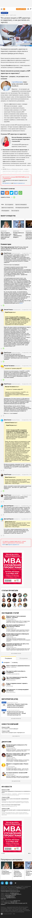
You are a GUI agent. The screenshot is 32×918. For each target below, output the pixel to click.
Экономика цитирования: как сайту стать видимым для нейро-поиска (17, 644)
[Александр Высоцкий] (20, 600)
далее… (21, 303)
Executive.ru (19, 887)
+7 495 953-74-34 (16, 900)
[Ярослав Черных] (25, 600)
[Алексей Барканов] (4, 605)
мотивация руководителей (22, 207)
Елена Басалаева (10, 747)
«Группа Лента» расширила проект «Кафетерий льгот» (13, 732)
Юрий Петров (19, 247)
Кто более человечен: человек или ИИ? (16, 772)
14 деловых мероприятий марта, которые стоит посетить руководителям (18, 874)
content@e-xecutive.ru (10, 896)
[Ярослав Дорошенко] (25, 605)
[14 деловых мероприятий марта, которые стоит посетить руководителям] (18, 865)
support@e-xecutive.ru (11, 897)
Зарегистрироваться (19, 183)
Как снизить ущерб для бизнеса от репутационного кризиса (15, 625)
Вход (28, 9)
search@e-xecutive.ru (14, 893)
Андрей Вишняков (10, 680)
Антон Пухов (9, 686)
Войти (4, 544)
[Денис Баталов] (14, 595)
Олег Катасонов (10, 766)
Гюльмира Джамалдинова (12, 674)
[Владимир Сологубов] (4, 595)
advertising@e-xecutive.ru (10, 895)
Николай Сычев (10, 774)
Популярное (8, 658)
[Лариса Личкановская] (25, 595)
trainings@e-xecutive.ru (16, 894)
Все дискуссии (16, 781)
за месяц (15, 662)
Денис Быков (22, 248)
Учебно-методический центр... (13, 710)
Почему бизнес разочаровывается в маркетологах (6, 872)
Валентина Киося (10, 692)
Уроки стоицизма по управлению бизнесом (18, 665)
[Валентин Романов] (14, 600)
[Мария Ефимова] (9, 600)
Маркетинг (4, 231)
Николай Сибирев (10, 757)
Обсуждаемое (23, 658)
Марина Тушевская (11, 667)
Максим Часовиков (11, 248)
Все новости (16, 736)
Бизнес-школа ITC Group (12, 702)
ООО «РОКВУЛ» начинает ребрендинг (10, 728)
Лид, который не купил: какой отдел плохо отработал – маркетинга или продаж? (6, 235)
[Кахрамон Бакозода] (14, 605)
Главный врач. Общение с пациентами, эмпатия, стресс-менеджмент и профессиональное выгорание (17, 706)
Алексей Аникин (10, 619)
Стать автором (21, 9)
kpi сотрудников (9, 204)
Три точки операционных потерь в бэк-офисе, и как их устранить (16, 678)
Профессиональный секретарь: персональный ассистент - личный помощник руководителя (16, 713)
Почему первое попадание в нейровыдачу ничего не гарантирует (17, 634)
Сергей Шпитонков (17, 82)
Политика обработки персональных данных (10, 891)
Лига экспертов (15, 210)
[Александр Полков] (9, 595)
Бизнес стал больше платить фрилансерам (11, 804)
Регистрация (30, 9)
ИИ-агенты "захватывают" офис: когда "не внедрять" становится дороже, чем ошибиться (18, 755)
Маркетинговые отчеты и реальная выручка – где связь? (16, 617)
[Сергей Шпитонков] (20, 605)
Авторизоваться (6, 183)
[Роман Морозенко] (20, 595)
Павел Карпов (9, 636)
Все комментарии (16, 653)
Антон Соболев (10, 627)
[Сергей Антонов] (9, 605)
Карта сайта (3, 898)
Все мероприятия (16, 718)
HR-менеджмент (5, 210)
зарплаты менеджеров (21, 204)
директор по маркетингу (7, 207)
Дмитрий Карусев (6, 250)
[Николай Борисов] (4, 600)
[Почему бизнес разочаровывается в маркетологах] (6, 865)
